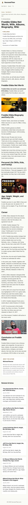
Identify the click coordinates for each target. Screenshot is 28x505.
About (9, 6)
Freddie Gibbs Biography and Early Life (13, 36)
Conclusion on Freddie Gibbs (10, 45)
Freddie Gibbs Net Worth (9, 34)
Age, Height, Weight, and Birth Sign (12, 41)
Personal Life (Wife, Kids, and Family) (12, 38)
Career (4, 43)
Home (2, 12)
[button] (14, 105)
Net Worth (4, 6)
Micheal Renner (6, 19)
